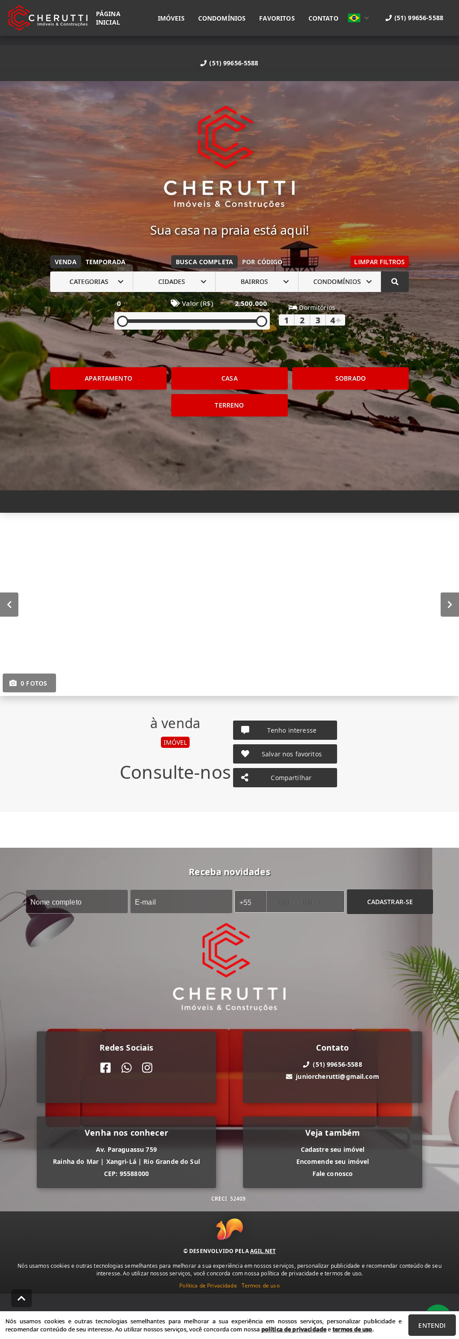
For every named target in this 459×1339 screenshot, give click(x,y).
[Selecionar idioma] (358, 18)
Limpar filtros (379, 262)
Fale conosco (332, 1173)
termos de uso (352, 1329)
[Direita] (450, 604)
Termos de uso (261, 1285)
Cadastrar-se (390, 901)
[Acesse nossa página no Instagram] (147, 1068)
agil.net (263, 1251)
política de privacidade (293, 1329)
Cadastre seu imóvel (333, 1149)
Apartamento (108, 378)
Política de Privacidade (208, 1285)
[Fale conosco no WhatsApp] (126, 1068)
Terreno (229, 405)
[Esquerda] (9, 604)
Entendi (432, 1325)
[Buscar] (395, 281)
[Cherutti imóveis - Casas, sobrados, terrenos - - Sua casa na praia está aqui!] (229, 158)
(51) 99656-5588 (233, 63)
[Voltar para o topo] (21, 1298)
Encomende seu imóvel (332, 1161)
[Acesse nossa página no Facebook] (105, 1068)
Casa (229, 378)
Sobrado (350, 378)
